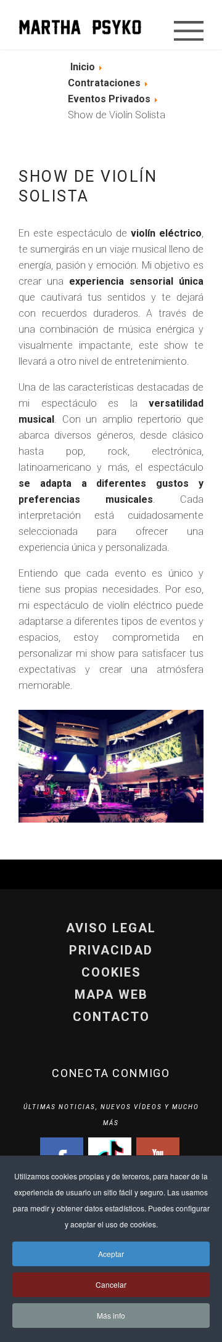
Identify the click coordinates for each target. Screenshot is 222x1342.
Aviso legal (111, 928)
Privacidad (111, 950)
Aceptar (111, 1253)
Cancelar (111, 1284)
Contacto (111, 1016)
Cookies (111, 972)
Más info (111, 1315)
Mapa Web (111, 994)
